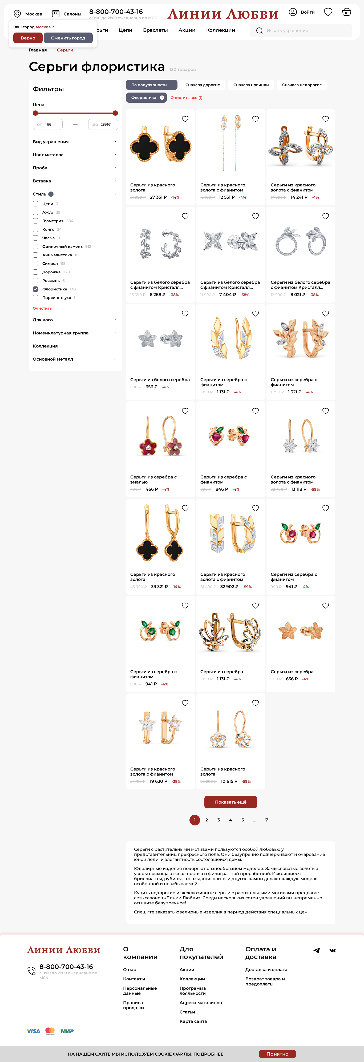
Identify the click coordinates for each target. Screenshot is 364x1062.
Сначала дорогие (202, 84)
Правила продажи (133, 1005)
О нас (129, 969)
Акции (187, 30)
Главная (38, 50)
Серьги (99, 30)
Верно (28, 38)
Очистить (42, 308)
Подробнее (208, 1054)
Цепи (125, 30)
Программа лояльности (193, 991)
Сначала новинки (251, 84)
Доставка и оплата (266, 969)
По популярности (149, 84)
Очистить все (187, 97)
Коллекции (220, 30)
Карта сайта (193, 1021)
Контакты (134, 978)
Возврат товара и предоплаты (265, 981)
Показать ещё (230, 802)
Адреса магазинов (201, 1002)
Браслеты (155, 30)
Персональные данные (140, 991)
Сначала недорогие (302, 84)
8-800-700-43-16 (116, 11)
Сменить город (68, 38)
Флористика (147, 97)
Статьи (187, 1012)
